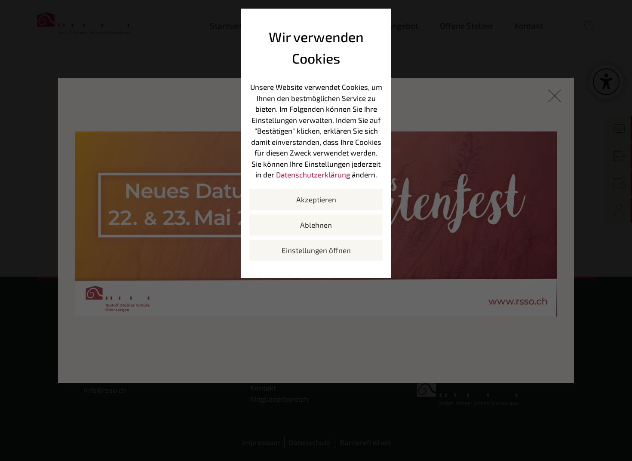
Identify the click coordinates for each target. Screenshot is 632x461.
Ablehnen (316, 224)
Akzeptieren (316, 199)
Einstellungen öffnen (316, 250)
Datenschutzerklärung (313, 174)
